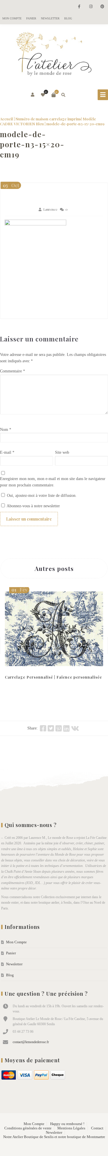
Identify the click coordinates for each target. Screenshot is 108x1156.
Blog (68, 18)
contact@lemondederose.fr (31, 1042)
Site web (62, 452)
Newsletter (50, 18)
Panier (31, 18)
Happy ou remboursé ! (67, 1124)
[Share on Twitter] (51, 728)
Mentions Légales (71, 1128)
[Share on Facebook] (43, 728)
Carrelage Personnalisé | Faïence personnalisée (53, 677)
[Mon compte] (33, 95)
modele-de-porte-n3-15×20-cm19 (32, 144)
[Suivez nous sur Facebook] (79, 7)
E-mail (7, 452)
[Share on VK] (75, 728)
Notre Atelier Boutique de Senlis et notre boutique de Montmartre (54, 1137)
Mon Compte (12, 18)
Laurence (50, 209)
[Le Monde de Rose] (54, 55)
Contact (97, 1128)
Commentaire (12, 371)
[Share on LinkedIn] (66, 728)
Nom (5, 429)
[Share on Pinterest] (59, 728)
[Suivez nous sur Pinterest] (102, 7)
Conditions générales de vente (28, 1128)
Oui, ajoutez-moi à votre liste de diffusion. (41, 495)
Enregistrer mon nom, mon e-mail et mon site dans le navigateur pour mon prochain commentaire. (52, 482)
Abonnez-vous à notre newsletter (33, 506)
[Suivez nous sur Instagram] (90, 7)
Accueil (6, 118)
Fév (19, 590)
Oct (11, 185)
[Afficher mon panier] (54, 95)
